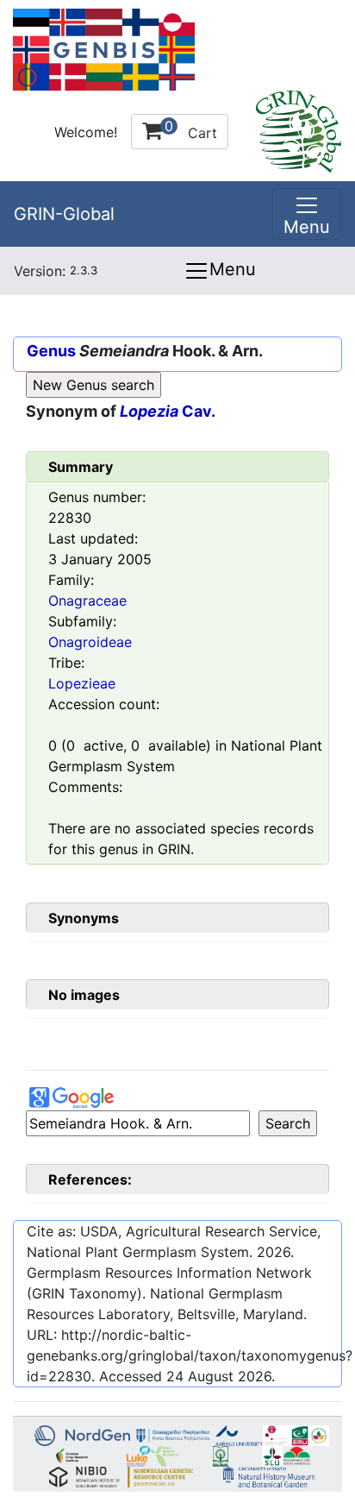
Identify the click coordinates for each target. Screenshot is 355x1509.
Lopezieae (81, 683)
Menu (232, 269)
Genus (51, 351)
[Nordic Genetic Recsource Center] (104, 48)
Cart (191, 129)
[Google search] (138, 1123)
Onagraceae (87, 600)
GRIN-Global (64, 214)
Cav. (167, 411)
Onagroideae (90, 642)
